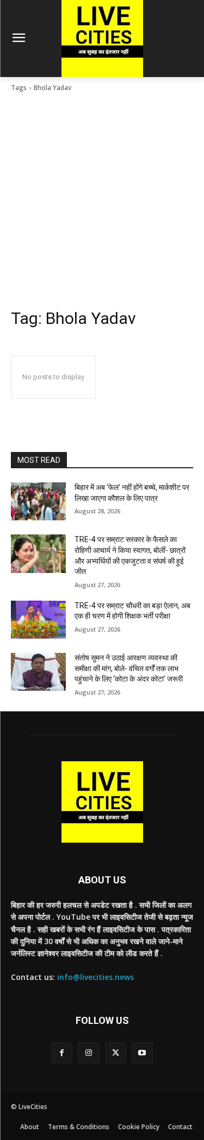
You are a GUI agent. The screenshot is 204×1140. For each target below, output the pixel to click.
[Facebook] (61, 1052)
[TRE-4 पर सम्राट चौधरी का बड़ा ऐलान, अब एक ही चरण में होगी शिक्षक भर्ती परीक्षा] (38, 620)
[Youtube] (142, 1052)
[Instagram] (88, 1052)
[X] (115, 1052)
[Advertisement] (102, 200)
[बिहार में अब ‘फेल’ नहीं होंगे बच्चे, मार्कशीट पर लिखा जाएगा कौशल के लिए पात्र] (38, 501)
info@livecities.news (95, 977)
